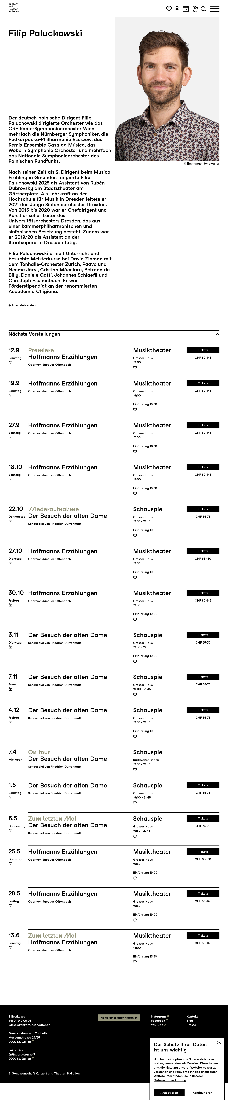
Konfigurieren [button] (202, 1092)
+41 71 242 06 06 (20, 1020)
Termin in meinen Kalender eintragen (10, 362)
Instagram (158, 1016)
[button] (169, 9)
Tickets (203, 350)
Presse (191, 1025)
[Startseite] (14, 7)
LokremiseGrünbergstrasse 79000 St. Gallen (22, 1054)
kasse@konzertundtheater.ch (29, 1025)
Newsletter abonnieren (117, 1017)
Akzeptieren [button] (169, 1092)
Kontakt (192, 1016)
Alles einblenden (24, 305)
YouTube (157, 1025)
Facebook (158, 1020)
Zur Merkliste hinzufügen (135, 367)
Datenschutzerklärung (170, 1080)
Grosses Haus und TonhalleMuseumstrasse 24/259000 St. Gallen (28, 1038)
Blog (190, 1020)
